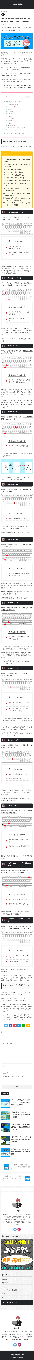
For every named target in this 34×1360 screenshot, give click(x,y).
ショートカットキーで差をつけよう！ (17, 133)
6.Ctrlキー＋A (11, 116)
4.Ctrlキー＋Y (11, 111)
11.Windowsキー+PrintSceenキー (17, 127)
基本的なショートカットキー (14, 102)
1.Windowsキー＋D (13, 104)
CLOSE (27, 97)
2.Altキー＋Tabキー (13, 107)
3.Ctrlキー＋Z (11, 109)
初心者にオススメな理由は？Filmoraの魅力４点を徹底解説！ (21, 1151)
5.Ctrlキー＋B (11, 114)
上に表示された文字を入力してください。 (13, 1076)
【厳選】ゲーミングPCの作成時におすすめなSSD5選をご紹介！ (20, 1127)
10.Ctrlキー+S (12, 125)
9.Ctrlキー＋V (11, 123)
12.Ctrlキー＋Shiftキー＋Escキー (17, 130)
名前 (3, 1066)
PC (3, 1032)
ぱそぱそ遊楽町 (17, 4)
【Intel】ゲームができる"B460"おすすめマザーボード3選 (20, 1114)
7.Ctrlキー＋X (11, 118)
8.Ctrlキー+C (11, 120)
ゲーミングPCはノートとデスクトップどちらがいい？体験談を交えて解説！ (21, 1102)
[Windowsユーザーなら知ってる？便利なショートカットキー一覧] (19, 1025)
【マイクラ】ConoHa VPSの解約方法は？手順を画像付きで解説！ (21, 1139)
